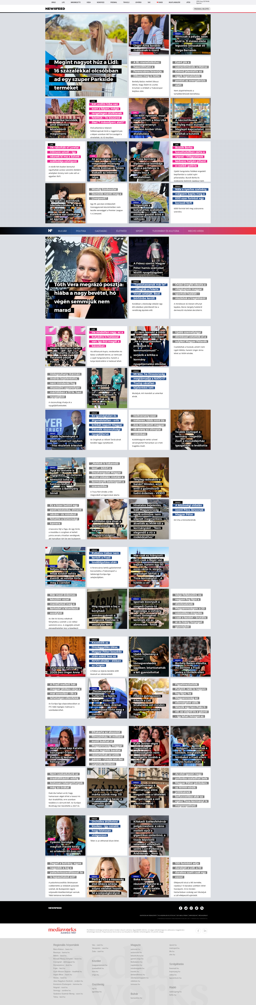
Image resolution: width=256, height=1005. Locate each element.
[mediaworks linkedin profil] (205, 930)
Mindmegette (76, 2)
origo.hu (95, 975)
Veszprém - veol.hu (100, 948)
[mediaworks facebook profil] (198, 930)
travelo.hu (135, 971)
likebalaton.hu (136, 962)
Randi (160, 2)
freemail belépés (201, 9)
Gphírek (138, 2)
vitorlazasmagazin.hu (140, 978)
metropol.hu (174, 948)
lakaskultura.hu (137, 956)
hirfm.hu (172, 995)
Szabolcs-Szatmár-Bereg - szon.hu (68, 994)
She (149, 2)
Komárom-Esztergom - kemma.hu (67, 984)
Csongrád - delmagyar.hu (64, 962)
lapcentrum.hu (175, 978)
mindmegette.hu (137, 968)
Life (63, 2)
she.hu (172, 954)
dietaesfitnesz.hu (138, 974)
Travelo (126, 2)
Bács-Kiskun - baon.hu (62, 949)
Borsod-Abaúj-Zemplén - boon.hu (67, 959)
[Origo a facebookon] (180, 908)
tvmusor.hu (135, 984)
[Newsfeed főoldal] (55, 908)
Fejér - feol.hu (59, 968)
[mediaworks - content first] (62, 930)
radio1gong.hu (175, 992)
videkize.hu (135, 981)
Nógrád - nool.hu (60, 987)
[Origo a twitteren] (186, 908)
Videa (89, 2)
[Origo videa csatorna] (196, 908)
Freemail (113, 2)
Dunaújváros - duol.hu (62, 965)
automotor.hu (136, 952)
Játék (188, 2)
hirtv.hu (95, 971)
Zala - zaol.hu (98, 951)
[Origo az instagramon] (191, 908)
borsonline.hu (136, 998)
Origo (53, 2)
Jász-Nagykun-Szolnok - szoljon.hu (68, 981)
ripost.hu (173, 945)
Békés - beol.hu (60, 956)
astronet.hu (135, 949)
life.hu (171, 951)
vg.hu (94, 988)
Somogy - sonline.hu (62, 990)
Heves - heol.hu (60, 978)
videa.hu (173, 975)
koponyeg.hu (174, 971)
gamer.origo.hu (137, 959)
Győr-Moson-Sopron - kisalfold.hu (67, 971)
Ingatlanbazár (174, 2)
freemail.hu (174, 968)
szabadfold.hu (98, 968)
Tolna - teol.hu (59, 997)
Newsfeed (100, 2)
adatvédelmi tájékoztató (148, 915)
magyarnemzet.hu (99, 965)
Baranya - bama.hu (61, 952)
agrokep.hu (97, 992)
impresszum (193, 915)
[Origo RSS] (202, 908)
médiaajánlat (203, 915)
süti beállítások (182, 915)
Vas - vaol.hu (97, 945)
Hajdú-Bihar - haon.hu (62, 974)
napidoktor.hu (136, 965)
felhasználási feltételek (166, 915)
